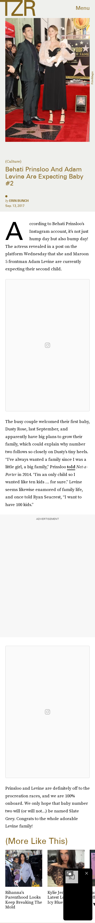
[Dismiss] (86, 873)
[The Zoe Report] (17, 8)
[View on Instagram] (47, 345)
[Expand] (69, 873)
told (71, 467)
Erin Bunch (19, 201)
